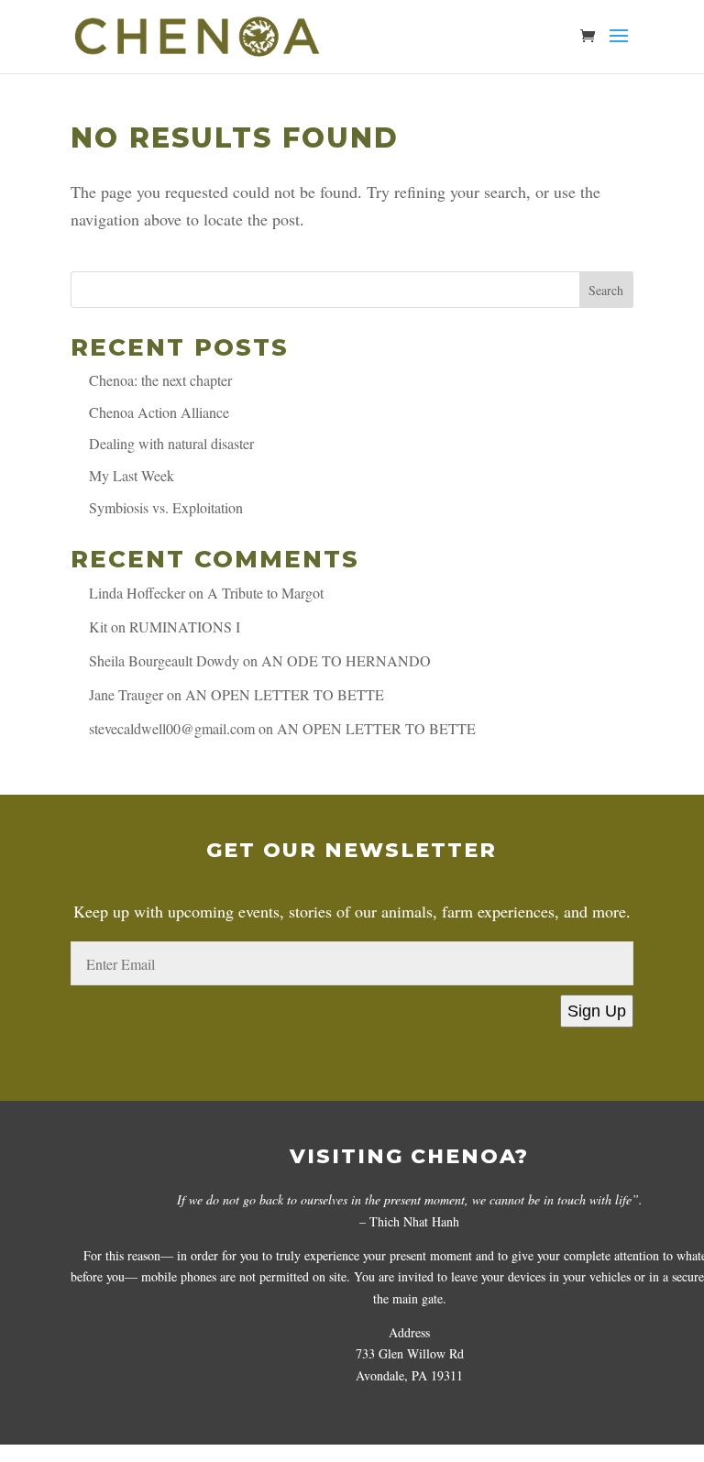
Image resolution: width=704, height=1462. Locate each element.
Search (605, 290)
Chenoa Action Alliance (159, 412)
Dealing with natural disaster (171, 443)
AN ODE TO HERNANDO (346, 660)
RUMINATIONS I (184, 626)
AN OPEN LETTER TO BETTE (284, 694)
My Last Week (131, 475)
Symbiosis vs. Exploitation (166, 507)
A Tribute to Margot (265, 592)
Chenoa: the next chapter (160, 380)
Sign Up (596, 1011)
